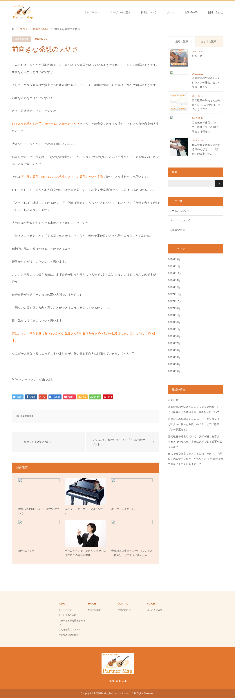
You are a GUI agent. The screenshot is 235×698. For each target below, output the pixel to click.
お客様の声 (191, 12)
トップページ (92, 12)
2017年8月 (174, 308)
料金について (148, 12)
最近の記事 (181, 41)
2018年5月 (174, 280)
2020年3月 (174, 259)
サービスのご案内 (120, 12)
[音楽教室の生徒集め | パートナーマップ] (23, 12)
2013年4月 (174, 364)
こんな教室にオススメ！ (71, 629)
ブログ (170, 12)
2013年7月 (174, 343)
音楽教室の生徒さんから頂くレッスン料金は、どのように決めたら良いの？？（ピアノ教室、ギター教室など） (195, 424)
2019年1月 (174, 266)
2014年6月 (174, 322)
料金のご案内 (94, 610)
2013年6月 (174, 350)
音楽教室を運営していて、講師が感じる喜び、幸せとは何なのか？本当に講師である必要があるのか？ (195, 441)
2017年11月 (175, 294)
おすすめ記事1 (209, 41)
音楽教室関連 (21, 39)
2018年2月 (174, 287)
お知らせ (173, 400)
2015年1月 (174, 315)
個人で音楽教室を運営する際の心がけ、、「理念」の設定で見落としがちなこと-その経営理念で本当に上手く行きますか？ (195, 459)
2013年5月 (174, 357)
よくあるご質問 (154, 610)
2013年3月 (174, 371)
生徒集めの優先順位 (69, 635)
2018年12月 (175, 273)
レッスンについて (179, 220)
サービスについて (179, 210)
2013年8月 (174, 336)
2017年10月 (175, 301)
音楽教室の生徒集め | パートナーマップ (113, 693)
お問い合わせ (215, 12)
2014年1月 (174, 329)
